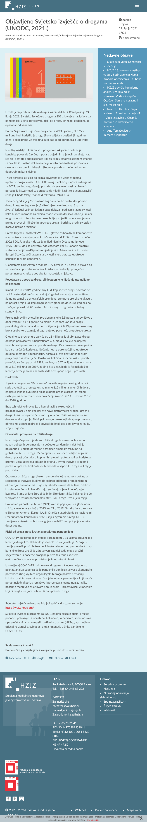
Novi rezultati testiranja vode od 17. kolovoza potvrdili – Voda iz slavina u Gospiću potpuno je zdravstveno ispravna (122, 118)
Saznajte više (93, 820)
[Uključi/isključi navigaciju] (137, 5)
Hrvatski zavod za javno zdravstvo (24, 35)
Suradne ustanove (115, 684)
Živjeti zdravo (112, 706)
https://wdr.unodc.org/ (19, 607)
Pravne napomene (106, 810)
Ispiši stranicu (131, 38)
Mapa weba (134, 810)
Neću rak (109, 688)
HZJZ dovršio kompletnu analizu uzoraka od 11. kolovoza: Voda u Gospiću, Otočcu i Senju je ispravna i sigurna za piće (120, 96)
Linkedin (57, 658)
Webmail (80, 810)
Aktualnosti (51, 35)
